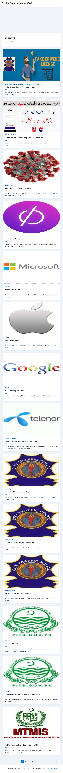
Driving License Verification (18, 84)
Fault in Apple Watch (12, 340)
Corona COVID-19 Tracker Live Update (18, 188)
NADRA (32, 84)
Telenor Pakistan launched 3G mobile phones (21, 441)
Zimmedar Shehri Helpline (14, 644)
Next (57, 761)
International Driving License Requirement (20, 492)
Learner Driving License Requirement (18, 593)
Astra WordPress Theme (50, 768)
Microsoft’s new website (13, 289)
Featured (7, 185)
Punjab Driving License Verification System (20, 87)
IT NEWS (27, 84)
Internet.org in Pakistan (13, 239)
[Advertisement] (31, 19)
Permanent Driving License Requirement (19, 542)
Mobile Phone (13, 438)
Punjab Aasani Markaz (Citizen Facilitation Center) (23, 694)
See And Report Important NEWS (17, 3)
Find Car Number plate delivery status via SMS (22, 745)
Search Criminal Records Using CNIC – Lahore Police (24, 138)
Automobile (7, 84)
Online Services (39, 84)
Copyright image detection (14, 391)
